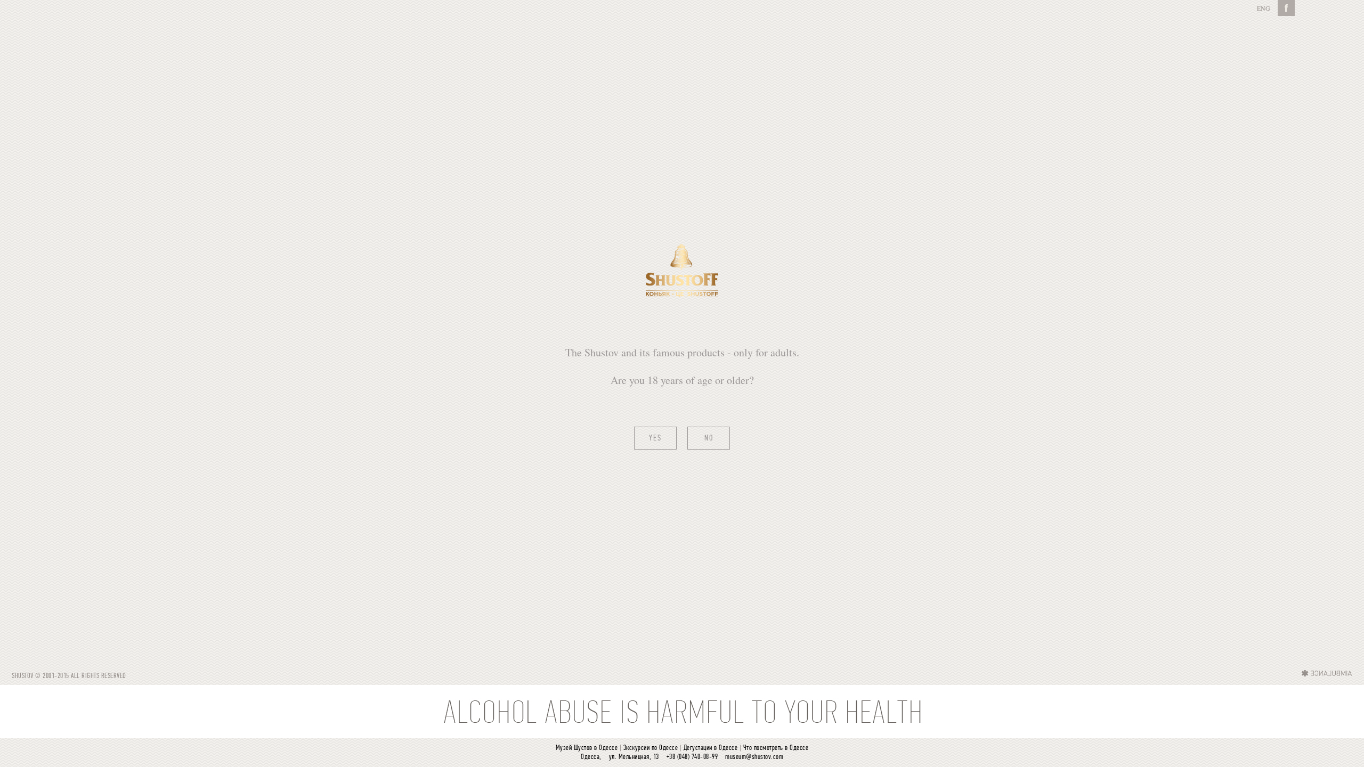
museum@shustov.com (754, 757)
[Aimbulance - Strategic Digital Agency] (1327, 673)
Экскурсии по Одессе (650, 748)
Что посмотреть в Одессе (776, 748)
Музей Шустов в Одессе (587, 748)
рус (1263, 8)
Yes (655, 438)
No (708, 438)
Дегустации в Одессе (711, 748)
